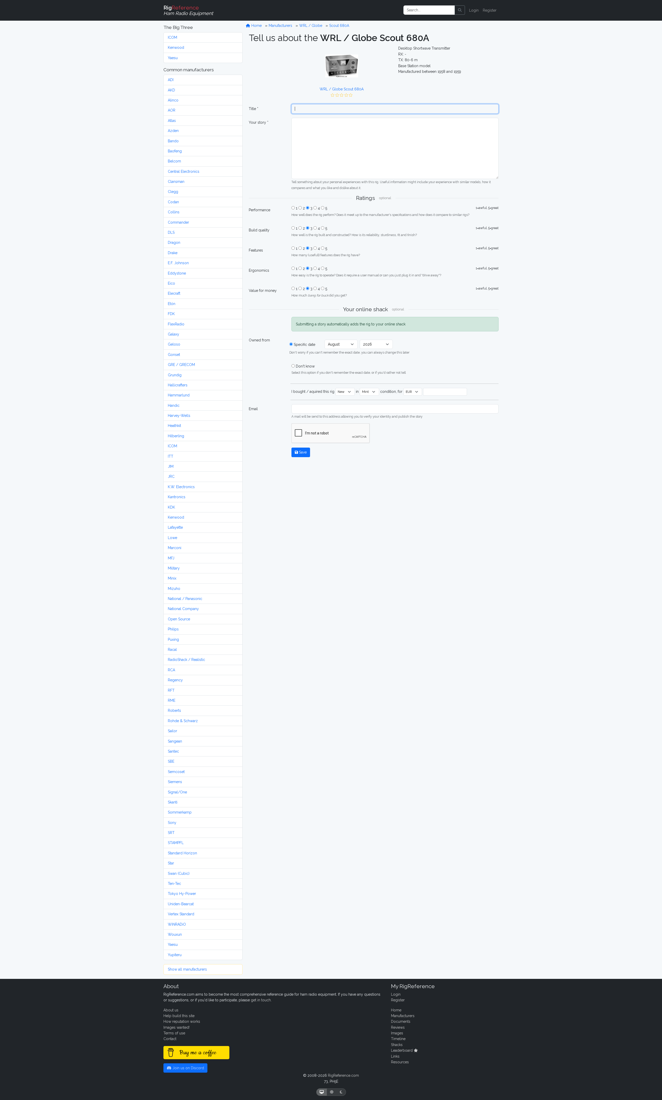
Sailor (172, 731)
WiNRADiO (177, 924)
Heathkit (174, 426)
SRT (171, 833)
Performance (259, 210)
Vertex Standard (181, 914)
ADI (171, 80)
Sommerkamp (180, 812)
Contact (169, 1039)
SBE (171, 761)
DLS (171, 232)
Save (302, 452)
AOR (171, 110)
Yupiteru (175, 955)
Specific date (304, 344)
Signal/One (177, 792)
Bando (173, 141)
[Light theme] (332, 1092)
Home (256, 26)
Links (395, 1056)
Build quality (259, 230)
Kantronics (176, 497)
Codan (173, 202)
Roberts (174, 710)
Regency (175, 680)
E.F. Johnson (178, 263)
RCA (171, 670)
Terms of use (174, 1033)
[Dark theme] (341, 1092)
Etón (171, 304)
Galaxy (173, 334)
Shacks (397, 1045)
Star (171, 863)
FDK (171, 314)
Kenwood (176, 47)
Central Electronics (183, 171)
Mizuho (174, 589)
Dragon (174, 242)
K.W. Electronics (181, 487)
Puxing (173, 639)
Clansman (176, 182)
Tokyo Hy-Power (182, 894)
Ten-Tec (174, 883)
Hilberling (176, 436)
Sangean (175, 741)
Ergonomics (259, 270)
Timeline (398, 1039)
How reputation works (181, 1021)
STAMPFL (176, 843)
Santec (173, 751)
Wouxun (175, 934)
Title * (253, 109)
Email (253, 409)
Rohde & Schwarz (183, 721)
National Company (183, 609)
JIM (171, 466)
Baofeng (175, 151)
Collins (173, 212)
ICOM (172, 37)
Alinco (173, 100)
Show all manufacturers (187, 969)
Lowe (172, 538)
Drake (172, 253)
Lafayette (175, 527)
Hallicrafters (177, 385)
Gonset (174, 355)
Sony (172, 823)
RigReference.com (343, 1075)
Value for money (263, 290)
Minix (172, 578)
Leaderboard (402, 1050)
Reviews (398, 1027)
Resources (400, 1062)
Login (474, 10)
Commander (178, 222)
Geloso (174, 344)
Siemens (175, 782)
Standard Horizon (182, 853)
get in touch (261, 1000)
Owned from (259, 340)
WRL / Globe (310, 26)
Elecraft (174, 293)
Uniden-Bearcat (181, 904)
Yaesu (173, 58)
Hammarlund (179, 395)
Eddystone (177, 273)
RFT (171, 690)
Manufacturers (280, 26)
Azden (173, 131)
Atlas (172, 121)
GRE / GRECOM (181, 365)
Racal (172, 649)
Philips (173, 629)
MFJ (171, 558)
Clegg (173, 192)
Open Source (179, 619)
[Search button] (460, 10)
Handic (173, 405)
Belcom (174, 161)
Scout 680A (339, 26)
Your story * (258, 122)
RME (171, 700)
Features (256, 250)
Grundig (175, 375)
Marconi (174, 548)
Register (489, 10)
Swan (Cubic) (179, 873)
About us (170, 1010)
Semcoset (176, 772)
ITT (170, 456)
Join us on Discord (187, 1068)
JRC (171, 476)
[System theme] (322, 1092)
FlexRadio (176, 324)
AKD (171, 90)
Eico (171, 283)
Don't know (305, 366)
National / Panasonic (185, 599)
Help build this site (178, 1016)
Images (397, 1033)
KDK (171, 507)
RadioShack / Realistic (186, 660)
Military (174, 568)
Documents (400, 1021)
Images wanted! (176, 1027)
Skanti (172, 802)
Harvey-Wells (179, 416)
